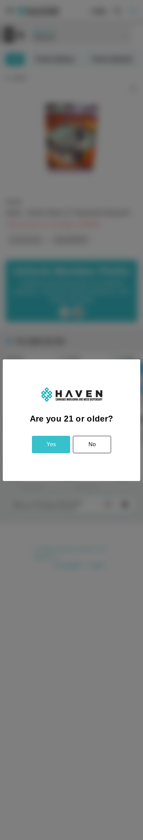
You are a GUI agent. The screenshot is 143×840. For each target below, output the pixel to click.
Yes (51, 444)
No (92, 444)
